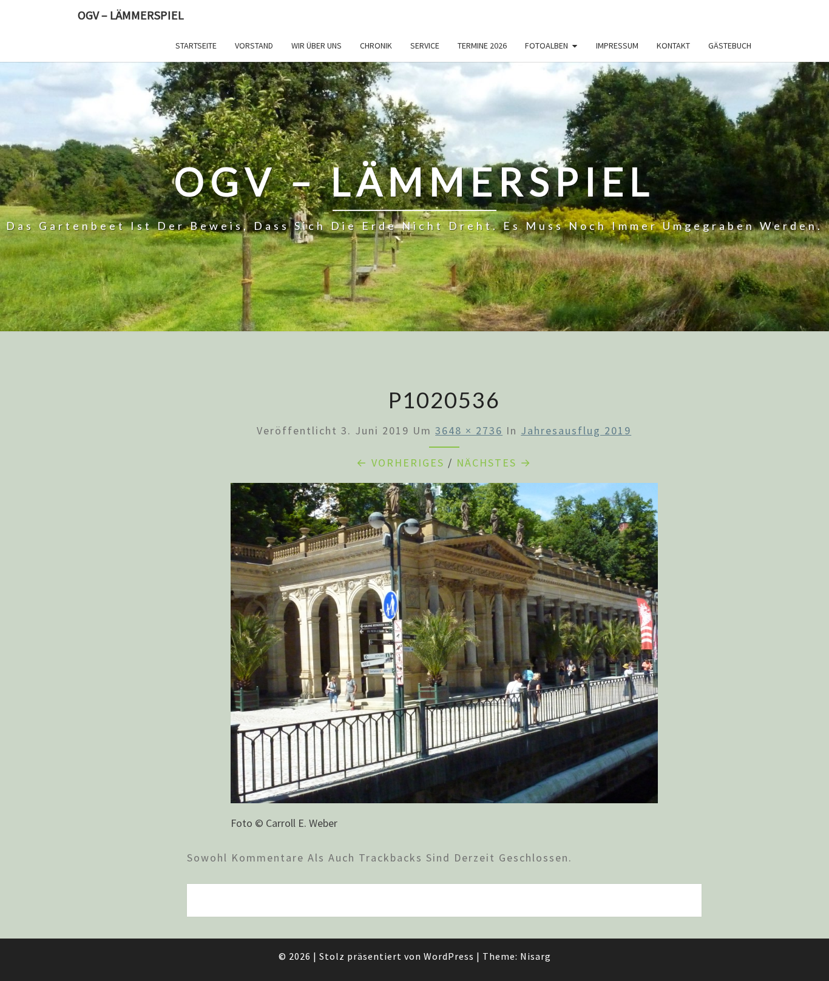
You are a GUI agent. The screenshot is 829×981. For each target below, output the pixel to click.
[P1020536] (444, 647)
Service (424, 45)
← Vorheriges (400, 463)
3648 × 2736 (468, 430)
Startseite (196, 45)
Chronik (376, 45)
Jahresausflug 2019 (576, 430)
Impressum (617, 45)
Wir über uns (316, 45)
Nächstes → (494, 463)
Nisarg (535, 956)
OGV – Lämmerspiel (131, 14)
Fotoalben (546, 45)
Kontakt (673, 45)
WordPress (449, 956)
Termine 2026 (482, 45)
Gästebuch (729, 45)
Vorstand (254, 45)
